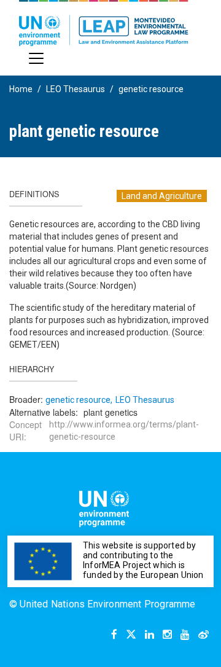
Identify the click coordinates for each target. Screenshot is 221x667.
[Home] (103, 23)
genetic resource (151, 89)
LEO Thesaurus (75, 89)
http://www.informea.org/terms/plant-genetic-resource (124, 430)
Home (21, 89)
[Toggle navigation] (36, 58)
